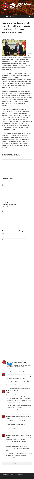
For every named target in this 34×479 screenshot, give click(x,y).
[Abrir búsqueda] (30, 17)
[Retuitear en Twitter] (10, 371)
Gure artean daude (7, 178)
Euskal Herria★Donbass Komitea (15, 374)
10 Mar (8, 392)
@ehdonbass (28, 374)
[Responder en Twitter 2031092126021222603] (7, 384)
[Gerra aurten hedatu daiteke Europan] (17, 220)
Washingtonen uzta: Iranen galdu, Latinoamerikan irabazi (12, 203)
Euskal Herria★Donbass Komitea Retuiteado (20, 371)
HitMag (17, 477)
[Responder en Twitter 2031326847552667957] (7, 458)
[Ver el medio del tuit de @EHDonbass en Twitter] (25, 424)
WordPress (11, 477)
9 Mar (8, 376)
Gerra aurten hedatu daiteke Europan (13, 231)
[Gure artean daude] (17, 168)
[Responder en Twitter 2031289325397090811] (7, 410)
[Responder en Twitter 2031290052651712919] (7, 429)
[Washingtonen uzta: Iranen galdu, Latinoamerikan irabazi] (17, 193)
